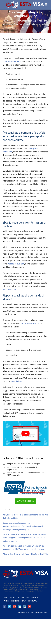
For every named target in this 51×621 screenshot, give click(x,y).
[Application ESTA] (25, 7)
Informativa (32, 601)
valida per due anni (16, 264)
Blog (27, 597)
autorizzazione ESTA (12, 61)
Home (7, 21)
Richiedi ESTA (14, 597)
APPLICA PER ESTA (25, 501)
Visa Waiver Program (29, 323)
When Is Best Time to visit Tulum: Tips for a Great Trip (25, 554)
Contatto (34, 597)
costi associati (9, 289)
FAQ (22, 597)
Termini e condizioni (11, 601)
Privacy (23, 601)
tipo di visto (16, 381)
